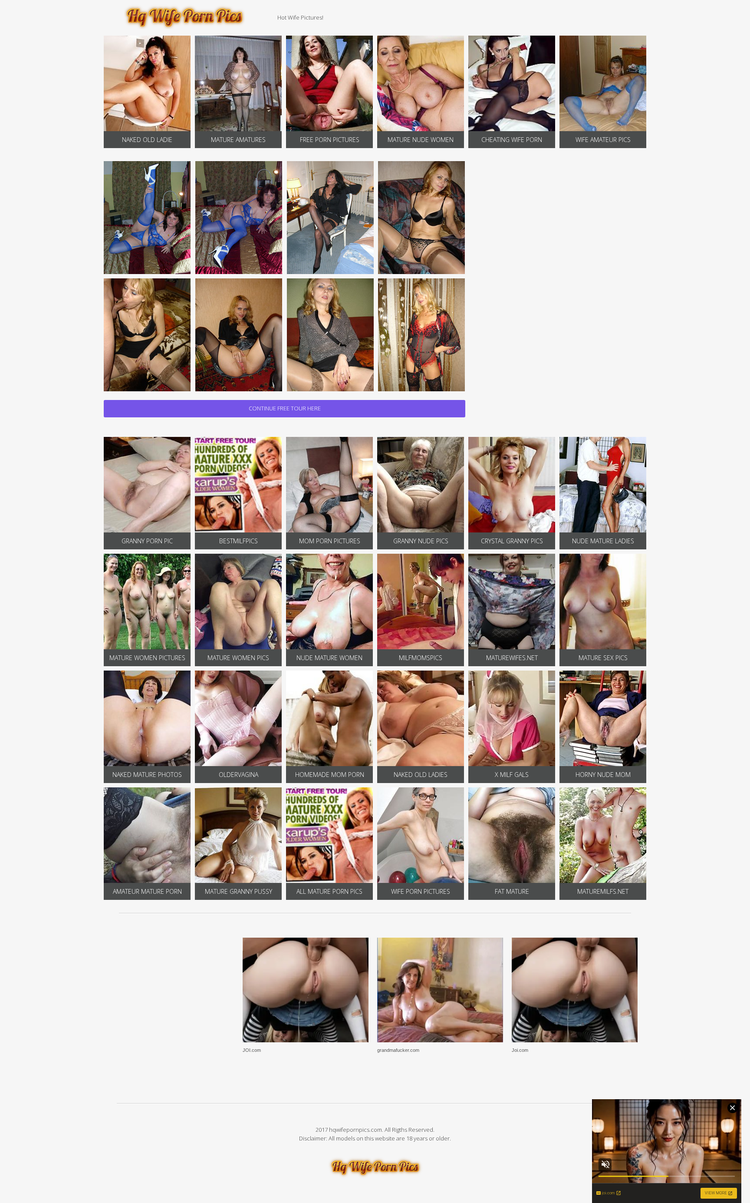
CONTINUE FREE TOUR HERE (285, 408)
